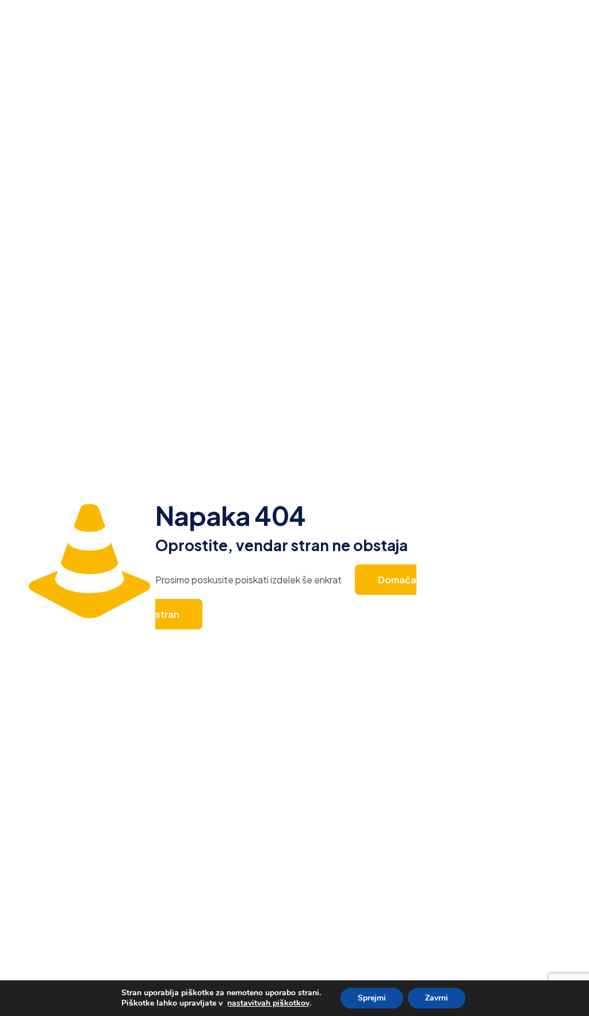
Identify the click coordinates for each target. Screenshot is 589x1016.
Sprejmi (372, 997)
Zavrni (436, 997)
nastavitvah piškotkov (268, 1003)
